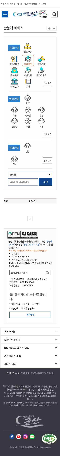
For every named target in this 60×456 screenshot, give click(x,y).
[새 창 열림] (22, 235)
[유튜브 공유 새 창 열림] (19, 437)
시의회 (20, 3)
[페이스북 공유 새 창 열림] (12, 437)
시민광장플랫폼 (30, 3)
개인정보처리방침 (13, 373)
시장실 (12, 3)
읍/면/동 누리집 (12, 340)
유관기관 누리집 (12, 356)
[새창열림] (43, 14)
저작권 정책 (25, 373)
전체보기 (48, 82)
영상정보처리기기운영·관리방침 (42, 373)
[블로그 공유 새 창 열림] (32, 437)
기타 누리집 (10, 364)
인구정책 (42, 3)
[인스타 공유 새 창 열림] (25, 437)
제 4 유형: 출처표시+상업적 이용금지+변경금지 (28, 250)
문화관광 (4, 3)
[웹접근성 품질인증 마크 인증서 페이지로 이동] (49, 439)
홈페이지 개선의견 (19, 272)
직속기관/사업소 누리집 (16, 348)
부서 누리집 (10, 332)
